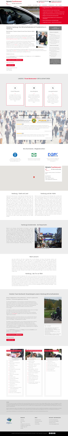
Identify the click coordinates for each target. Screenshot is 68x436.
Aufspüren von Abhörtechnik (52, 358)
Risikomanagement (50, 369)
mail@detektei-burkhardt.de (56, 2)
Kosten (16, 44)
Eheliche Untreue (53, 422)
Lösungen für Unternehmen (25, 423)
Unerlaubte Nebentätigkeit (55, 48)
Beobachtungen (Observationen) (12, 38)
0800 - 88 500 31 (41, 2)
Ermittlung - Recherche (51, 362)
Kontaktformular (10, 65)
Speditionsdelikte (12, 376)
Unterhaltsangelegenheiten (55, 36)
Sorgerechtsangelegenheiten (33, 376)
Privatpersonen (51, 5)
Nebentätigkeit (14, 313)
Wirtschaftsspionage (13, 391)
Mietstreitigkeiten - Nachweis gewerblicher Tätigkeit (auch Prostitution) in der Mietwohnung (34, 370)
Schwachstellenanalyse (51, 370)
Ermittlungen (24, 37)
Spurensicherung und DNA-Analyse (53, 366)
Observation (37, 423)
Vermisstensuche (32, 380)
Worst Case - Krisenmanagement (15, 392)
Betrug (27, 50)
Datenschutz (41, 433)
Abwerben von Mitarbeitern (14, 358)
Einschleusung (12, 367)
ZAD (39, 5)
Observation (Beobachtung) (52, 365)
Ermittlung (37, 422)
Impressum (45, 433)
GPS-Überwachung (38, 421)
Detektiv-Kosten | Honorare (52, 364)
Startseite (29, 5)
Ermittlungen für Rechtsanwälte (15, 369)
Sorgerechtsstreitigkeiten (55, 38)
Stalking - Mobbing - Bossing (33, 378)
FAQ (56, 5)
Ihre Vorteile (35, 5)
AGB (37, 433)
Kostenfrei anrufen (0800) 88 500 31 (14, 59)
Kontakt (60, 5)
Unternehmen (44, 5)
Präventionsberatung (51, 368)
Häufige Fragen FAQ (24, 426)
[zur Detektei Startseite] (14, 2)
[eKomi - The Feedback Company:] (34, 120)
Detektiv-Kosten (38, 419)
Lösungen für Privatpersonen (26, 425)
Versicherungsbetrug (13, 389)
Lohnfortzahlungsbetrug (55, 47)
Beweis (15, 50)
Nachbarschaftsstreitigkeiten (33, 372)
